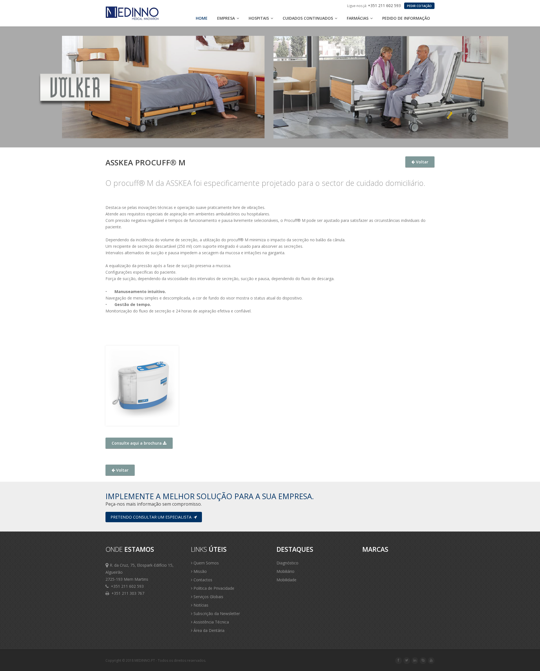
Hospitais (259, 18)
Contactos (202, 579)
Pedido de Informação (406, 18)
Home (202, 18)
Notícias (200, 605)
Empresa (226, 18)
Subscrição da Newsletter (216, 613)
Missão (199, 571)
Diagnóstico (287, 563)
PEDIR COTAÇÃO (419, 6)
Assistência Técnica (210, 622)
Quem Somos (205, 563)
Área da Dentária (208, 630)
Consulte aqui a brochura (137, 443)
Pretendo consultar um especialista (152, 517)
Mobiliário (285, 571)
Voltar (421, 162)
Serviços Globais (207, 596)
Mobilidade (286, 579)
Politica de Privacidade (213, 588)
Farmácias (358, 18)
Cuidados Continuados (308, 18)
